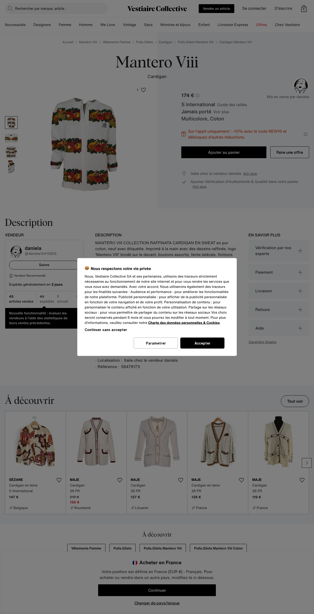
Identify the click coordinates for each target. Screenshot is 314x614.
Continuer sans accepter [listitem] (106, 329)
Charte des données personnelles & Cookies (184, 322)
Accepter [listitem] (202, 343)
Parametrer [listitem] (156, 343)
